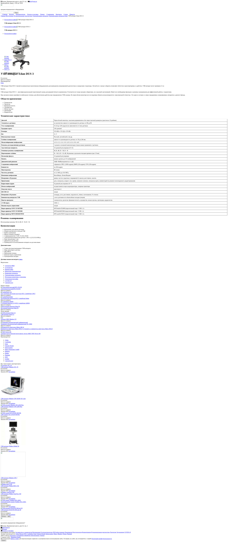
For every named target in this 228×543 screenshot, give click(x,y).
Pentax (65, 534)
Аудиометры (9, 267)
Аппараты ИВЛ (10, 265)
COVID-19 (8, 281)
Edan (2, 83)
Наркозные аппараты (11, 273)
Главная (4, 14)
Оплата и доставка (32, 14)
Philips (7, 353)
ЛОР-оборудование (58, 532)
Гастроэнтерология (46, 532)
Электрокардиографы (11, 279)
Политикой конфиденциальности (101, 538)
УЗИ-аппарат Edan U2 (7, 314)
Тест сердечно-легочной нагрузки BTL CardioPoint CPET (18, 293)
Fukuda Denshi (9, 346)
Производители (20, 14)
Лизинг (42, 14)
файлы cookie (15, 538)
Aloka (6, 340)
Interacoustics (9, 347)
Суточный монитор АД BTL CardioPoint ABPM (15, 303)
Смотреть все (9, 282)
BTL (25, 534)
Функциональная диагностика (23, 16)
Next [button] (9, 516)
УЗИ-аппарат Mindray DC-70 (9, 367)
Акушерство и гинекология (23, 532)
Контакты (59, 14)
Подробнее (12, 372)
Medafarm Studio (16, 537)
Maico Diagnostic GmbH (12, 349)
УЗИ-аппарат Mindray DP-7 (9, 478)
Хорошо (3, 540)
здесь (20, 259)
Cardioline (8, 342)
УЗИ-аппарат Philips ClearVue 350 (11, 494)
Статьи (66, 14)
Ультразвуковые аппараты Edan (58, 16)
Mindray (7, 351)
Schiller (7, 359)
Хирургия (113, 532)
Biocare (21, 534)
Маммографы (9, 269)
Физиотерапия (86, 532)
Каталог (11, 14)
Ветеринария (36, 532)
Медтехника (9, 16)
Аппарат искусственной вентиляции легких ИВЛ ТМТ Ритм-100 (20, 333)
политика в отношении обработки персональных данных (27, 535)
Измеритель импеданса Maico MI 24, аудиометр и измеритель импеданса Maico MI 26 (27, 329)
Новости (72, 14)
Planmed (7, 355)
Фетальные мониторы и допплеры (15, 277)
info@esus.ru (33, 1)
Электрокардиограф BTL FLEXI (10, 289)
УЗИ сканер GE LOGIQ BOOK (10, 414)
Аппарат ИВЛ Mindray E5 (8, 319)
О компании (50, 14)
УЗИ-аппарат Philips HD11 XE (10, 486)
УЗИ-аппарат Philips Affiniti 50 (10, 446)
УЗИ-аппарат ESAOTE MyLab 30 (11, 510)
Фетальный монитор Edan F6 (9, 308)
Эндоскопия (120, 532)
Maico (55, 534)
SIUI (6, 357)
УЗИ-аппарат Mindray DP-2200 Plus (11, 406)
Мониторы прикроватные (13, 271)
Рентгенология (77, 532)
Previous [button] (3, 516)
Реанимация (68, 532)
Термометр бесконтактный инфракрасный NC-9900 (16, 324)
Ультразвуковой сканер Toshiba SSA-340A (13, 502)
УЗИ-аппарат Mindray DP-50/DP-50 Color (13, 398)
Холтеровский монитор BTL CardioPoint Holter (15, 298)
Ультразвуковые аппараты (40, 16)
